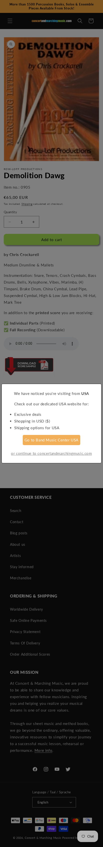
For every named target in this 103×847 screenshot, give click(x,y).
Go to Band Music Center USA (51, 440)
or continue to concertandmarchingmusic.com (51, 453)
